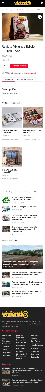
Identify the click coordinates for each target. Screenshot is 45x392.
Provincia (34, 348)
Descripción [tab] (8, 79)
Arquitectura (6, 335)
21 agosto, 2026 (17, 296)
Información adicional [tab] (25, 79)
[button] (40, 17)
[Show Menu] (3, 3)
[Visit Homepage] (22, 3)
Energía (4, 349)
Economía (5, 347)
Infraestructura (21, 343)
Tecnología (35, 354)
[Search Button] (42, 3)
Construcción (7, 344)
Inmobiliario (20, 345)
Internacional (21, 348)
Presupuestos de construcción (37, 344)
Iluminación (20, 340)
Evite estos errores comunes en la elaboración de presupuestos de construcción (24, 217)
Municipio (34, 335)
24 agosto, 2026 (9, 267)
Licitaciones (20, 351)
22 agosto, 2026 (17, 287)
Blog (3, 338)
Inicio (3, 10)
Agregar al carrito (19, 66)
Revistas (25, 73)
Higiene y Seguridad (20, 336)
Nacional (34, 338)
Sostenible (35, 351)
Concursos (6, 341)
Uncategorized (10, 10)
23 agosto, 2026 (17, 277)
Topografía (35, 357)
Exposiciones (6, 352)
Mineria (19, 359)
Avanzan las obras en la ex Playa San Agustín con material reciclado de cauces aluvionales (22, 263)
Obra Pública (35, 341)
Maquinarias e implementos (21, 355)
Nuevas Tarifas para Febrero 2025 (24, 207)
